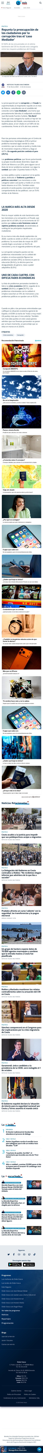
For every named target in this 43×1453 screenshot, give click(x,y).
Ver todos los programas (11, 1311)
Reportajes (6, 1319)
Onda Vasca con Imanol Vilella (13, 1303)
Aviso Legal (28, 1391)
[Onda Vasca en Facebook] (14, 1254)
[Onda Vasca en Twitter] (8, 1254)
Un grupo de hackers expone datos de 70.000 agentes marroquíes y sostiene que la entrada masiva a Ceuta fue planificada (20, 952)
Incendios (17, 8)
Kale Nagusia (6, 1287)
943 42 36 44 (22, 1372)
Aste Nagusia (7, 8)
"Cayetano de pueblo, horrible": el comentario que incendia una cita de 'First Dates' (22, 1155)
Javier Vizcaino (7, 1340)
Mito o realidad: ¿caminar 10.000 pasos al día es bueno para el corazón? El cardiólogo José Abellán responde (23, 1166)
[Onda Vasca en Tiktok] (34, 1254)
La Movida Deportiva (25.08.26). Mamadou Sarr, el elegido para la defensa (13, 1203)
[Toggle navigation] (2, 2)
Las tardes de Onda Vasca (11, 1283)
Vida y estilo (11, 1139)
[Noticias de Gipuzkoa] (26, 1419)
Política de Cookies (30, 1394)
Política (5, 832)
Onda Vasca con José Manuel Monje (15, 1291)
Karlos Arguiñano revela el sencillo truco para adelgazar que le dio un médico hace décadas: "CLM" (22, 1143)
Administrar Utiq (34, 1398)
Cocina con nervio (8, 1344)
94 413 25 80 (23, 1367)
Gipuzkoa (9, 1129)
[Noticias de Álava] (11, 1423)
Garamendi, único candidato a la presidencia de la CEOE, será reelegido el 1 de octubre (21, 1068)
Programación (8, 1323)
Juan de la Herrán (8, 1336)
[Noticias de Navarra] (31, 1423)
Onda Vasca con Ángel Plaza (12, 1307)
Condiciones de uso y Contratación (15, 1398)
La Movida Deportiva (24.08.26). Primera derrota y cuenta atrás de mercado (13, 1233)
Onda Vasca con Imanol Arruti (13, 1299)
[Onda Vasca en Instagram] (24, 1254)
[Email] (24, 92)
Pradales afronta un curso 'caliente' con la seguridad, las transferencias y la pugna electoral (21, 913)
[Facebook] (13, 92)
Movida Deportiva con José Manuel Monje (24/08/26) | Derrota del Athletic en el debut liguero (12, 1218)
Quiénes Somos (16, 1391)
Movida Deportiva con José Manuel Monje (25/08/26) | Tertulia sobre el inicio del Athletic (12, 1188)
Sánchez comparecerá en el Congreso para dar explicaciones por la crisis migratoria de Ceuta (21, 1030)
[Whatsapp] (19, 92)
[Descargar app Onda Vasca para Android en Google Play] (15, 1264)
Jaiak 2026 (26, 8)
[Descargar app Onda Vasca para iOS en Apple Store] (29, 1264)
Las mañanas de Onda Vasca (12, 1279)
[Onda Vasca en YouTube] (19, 1254)
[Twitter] (3, 92)
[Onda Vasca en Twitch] (29, 1254)
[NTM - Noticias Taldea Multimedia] (21, 1413)
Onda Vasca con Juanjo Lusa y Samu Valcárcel (19, 1295)
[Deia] (10, 1419)
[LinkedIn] (8, 92)
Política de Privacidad (14, 1394)
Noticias (5, 1315)
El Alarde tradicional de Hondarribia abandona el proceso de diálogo (20, 1133)
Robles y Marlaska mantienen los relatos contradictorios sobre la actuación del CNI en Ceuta (21, 992)
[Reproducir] (30, 1186)
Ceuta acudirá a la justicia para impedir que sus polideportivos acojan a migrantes (21, 835)
